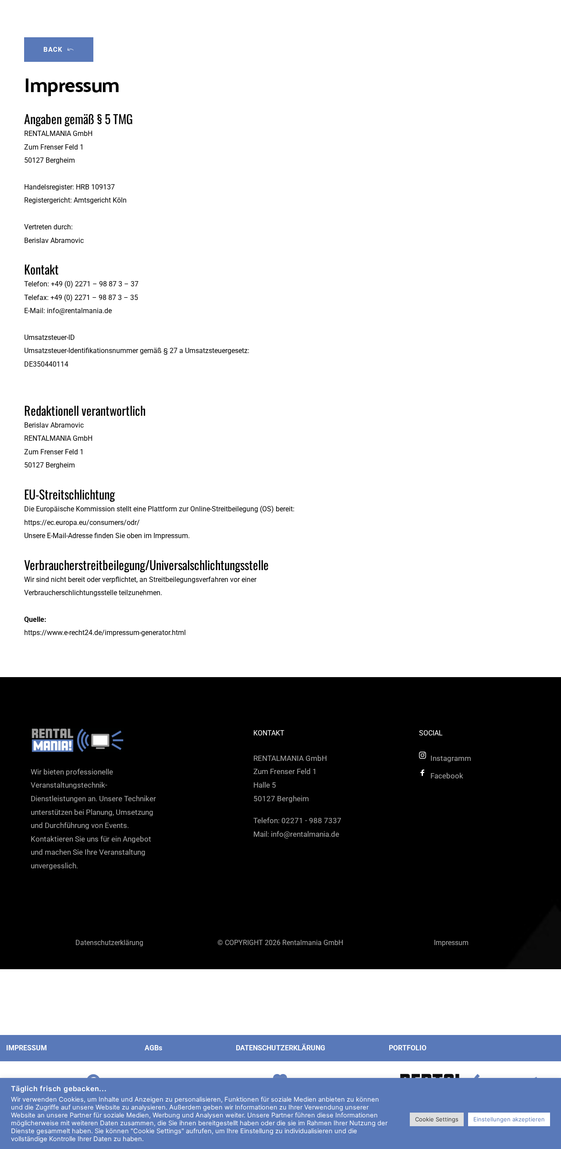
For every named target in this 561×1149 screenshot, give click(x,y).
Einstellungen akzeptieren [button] (509, 1119)
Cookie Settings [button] (436, 1119)
